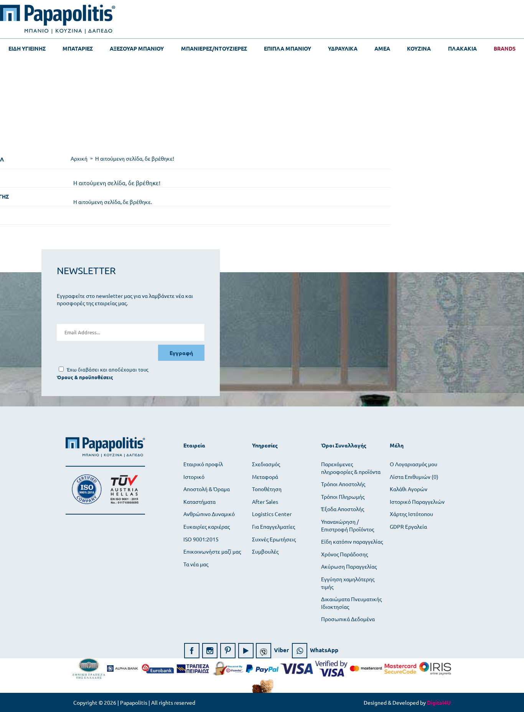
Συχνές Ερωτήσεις (274, 539)
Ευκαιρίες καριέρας (206, 526)
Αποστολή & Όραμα (206, 488)
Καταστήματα (199, 501)
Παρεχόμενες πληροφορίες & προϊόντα (351, 467)
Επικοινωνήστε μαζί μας (212, 551)
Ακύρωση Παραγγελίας (349, 566)
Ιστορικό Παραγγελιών (417, 501)
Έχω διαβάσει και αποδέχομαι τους (108, 369)
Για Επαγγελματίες (273, 526)
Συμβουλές (265, 551)
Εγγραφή (181, 352)
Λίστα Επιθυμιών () (414, 476)
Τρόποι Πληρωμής (342, 496)
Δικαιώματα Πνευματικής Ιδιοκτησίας (351, 602)
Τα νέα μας (195, 564)
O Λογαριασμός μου (413, 463)
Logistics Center (272, 513)
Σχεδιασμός (266, 463)
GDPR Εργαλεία (408, 526)
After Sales (265, 501)
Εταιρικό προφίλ (203, 463)
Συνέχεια (435, 225)
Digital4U (439, 702)
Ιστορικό (193, 476)
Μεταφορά (265, 476)
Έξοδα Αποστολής (342, 508)
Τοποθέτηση (267, 488)
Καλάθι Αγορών (408, 488)
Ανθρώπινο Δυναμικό (209, 513)
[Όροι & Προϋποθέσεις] (85, 377)
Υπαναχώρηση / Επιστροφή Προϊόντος (347, 525)
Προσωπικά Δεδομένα (348, 618)
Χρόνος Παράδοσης (344, 554)
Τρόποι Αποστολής (343, 483)
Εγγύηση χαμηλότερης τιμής (347, 583)
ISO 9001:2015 (201, 539)
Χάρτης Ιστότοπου (411, 513)
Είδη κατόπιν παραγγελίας (352, 541)
